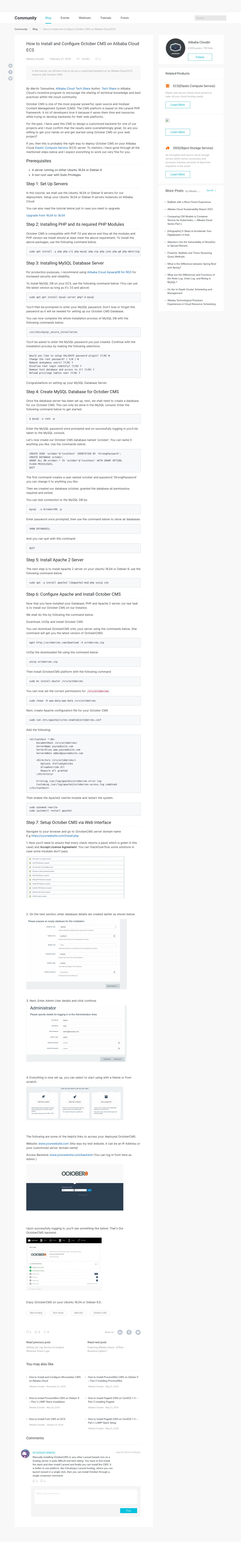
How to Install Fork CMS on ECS (47, 1419)
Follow (200, 57)
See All (210, 190)
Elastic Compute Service (51, 147)
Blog (48, 17)
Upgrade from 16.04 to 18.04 (45, 215)
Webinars (85, 17)
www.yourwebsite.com (53, 1143)
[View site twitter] (138, 1332)
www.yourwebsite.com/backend (71, 1155)
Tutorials (105, 17)
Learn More (178, 104)
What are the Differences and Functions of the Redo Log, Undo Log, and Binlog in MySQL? (191, 278)
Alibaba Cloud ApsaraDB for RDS (109, 272)
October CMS (100, 1313)
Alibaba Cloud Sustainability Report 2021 (190, 209)
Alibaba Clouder (35, 58)
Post (128, 1510)
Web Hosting (36, 1313)
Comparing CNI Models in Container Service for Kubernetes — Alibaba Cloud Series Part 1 (189, 220)
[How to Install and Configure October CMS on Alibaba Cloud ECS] (10, 66)
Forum (125, 17)
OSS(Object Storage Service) (192, 148)
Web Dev (78, 1313)
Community (21, 29)
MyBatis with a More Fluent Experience (189, 202)
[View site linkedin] (120, 1332)
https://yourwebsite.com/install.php (55, 835)
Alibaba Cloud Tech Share (73, 88)
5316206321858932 (44, 1452)
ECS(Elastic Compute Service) (193, 86)
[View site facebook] (129, 1332)
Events (65, 17)
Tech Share (109, 88)
